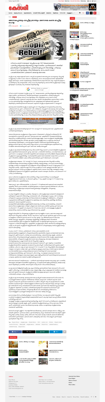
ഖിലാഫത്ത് (22, 324)
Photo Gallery (72, 384)
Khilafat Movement (13, 324)
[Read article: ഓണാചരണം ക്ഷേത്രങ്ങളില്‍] (13, 353)
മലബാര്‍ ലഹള (13, 326)
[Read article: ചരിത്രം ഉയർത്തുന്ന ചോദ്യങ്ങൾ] (74, 97)
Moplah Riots (45, 324)
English (62, 13)
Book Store (67, 1)
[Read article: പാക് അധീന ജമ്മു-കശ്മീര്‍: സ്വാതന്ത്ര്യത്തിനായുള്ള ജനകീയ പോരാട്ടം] (13, 361)
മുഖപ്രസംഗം (18, 13)
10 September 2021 (25, 26)
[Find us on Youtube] (94, 13)
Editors (70, 382)
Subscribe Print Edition (75, 1)
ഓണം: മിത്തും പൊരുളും (27, 342)
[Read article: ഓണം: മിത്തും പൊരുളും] (13, 344)
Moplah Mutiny (32, 322)
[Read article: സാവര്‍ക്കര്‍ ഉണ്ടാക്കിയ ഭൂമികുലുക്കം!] (74, 107)
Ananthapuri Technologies (27, 396)
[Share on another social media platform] (64, 331)
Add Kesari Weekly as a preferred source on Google (39, 89)
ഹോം (10, 13)
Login (90, 1)
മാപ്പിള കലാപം (30, 324)
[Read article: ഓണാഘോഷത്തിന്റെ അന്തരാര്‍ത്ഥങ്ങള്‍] (43, 344)
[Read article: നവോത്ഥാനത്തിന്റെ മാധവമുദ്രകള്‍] (74, 47)
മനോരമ (38, 324)
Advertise (58, 397)
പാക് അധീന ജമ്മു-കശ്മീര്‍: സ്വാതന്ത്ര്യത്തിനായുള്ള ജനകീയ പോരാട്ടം (27, 360)
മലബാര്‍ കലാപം (54, 324)
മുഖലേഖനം (28, 13)
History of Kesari (73, 380)
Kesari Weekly (12, 396)
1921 (39, 322)
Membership (83, 1)
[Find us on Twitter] (91, 13)
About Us (64, 397)
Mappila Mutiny (15, 322)
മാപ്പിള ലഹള (24, 322)
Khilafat (51, 322)
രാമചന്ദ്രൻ (15, 26)
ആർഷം (55, 13)
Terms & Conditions (84, 397)
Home (10, 17)
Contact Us (69, 397)
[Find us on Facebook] (87, 13)
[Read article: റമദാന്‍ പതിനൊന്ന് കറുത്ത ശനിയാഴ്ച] (43, 361)
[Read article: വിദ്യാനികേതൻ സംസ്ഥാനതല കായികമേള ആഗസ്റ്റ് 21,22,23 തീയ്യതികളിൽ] (74, 75)
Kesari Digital (61, 1)
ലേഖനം (48, 13)
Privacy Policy (76, 397)
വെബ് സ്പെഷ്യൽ (39, 13)
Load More (83, 123)
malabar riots (45, 322)
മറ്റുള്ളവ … (70, 13)
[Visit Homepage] (19, 7)
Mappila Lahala (58, 322)
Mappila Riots (22, 326)
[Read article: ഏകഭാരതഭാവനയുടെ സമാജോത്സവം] (43, 353)
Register (94, 1)
